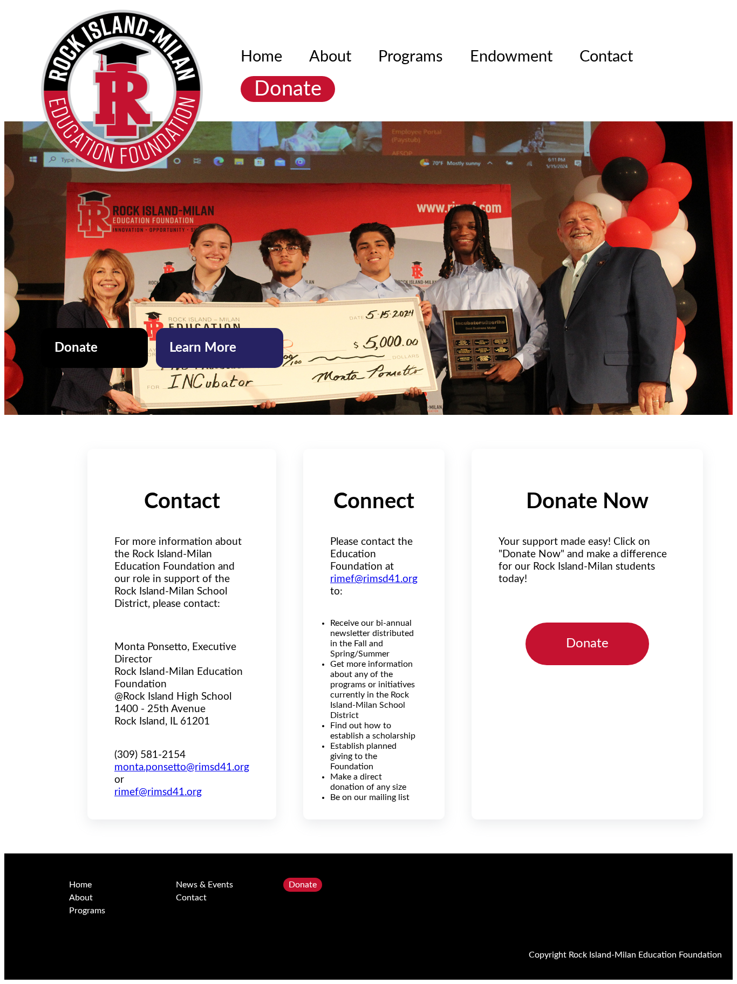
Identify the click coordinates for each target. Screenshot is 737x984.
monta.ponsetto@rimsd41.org (181, 767)
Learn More (206, 347)
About (330, 57)
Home (261, 57)
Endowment (511, 57)
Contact (606, 57)
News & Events (204, 884)
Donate (288, 89)
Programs (410, 57)
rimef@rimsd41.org (158, 792)
